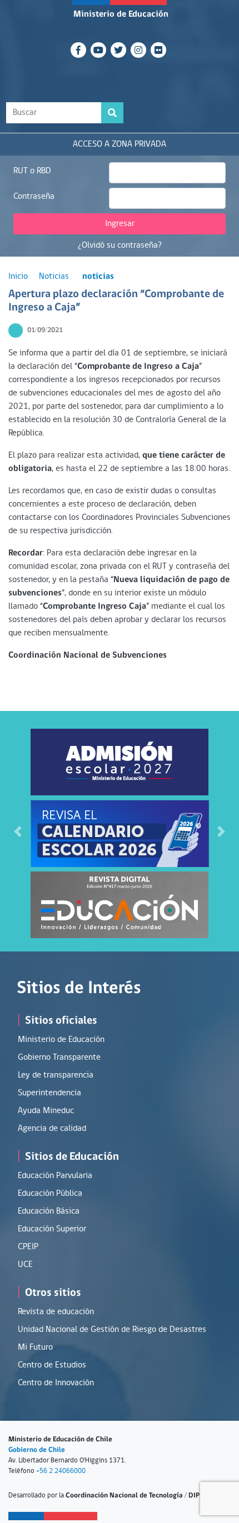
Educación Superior (52, 1229)
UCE (25, 1264)
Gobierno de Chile (36, 1450)
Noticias (54, 276)
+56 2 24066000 (61, 1471)
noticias (98, 276)
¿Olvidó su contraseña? (120, 245)
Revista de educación (56, 1311)
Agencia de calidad (52, 1128)
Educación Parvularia (55, 1175)
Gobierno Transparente (59, 1057)
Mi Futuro (35, 1347)
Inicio (18, 276)
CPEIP (28, 1247)
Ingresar (120, 223)
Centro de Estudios (52, 1365)
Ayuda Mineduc (46, 1110)
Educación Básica (48, 1211)
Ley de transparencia (55, 1075)
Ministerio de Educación (120, 14)
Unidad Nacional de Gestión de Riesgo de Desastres (112, 1329)
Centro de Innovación (56, 1383)
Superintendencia (49, 1093)
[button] (18, 831)
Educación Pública (50, 1193)
